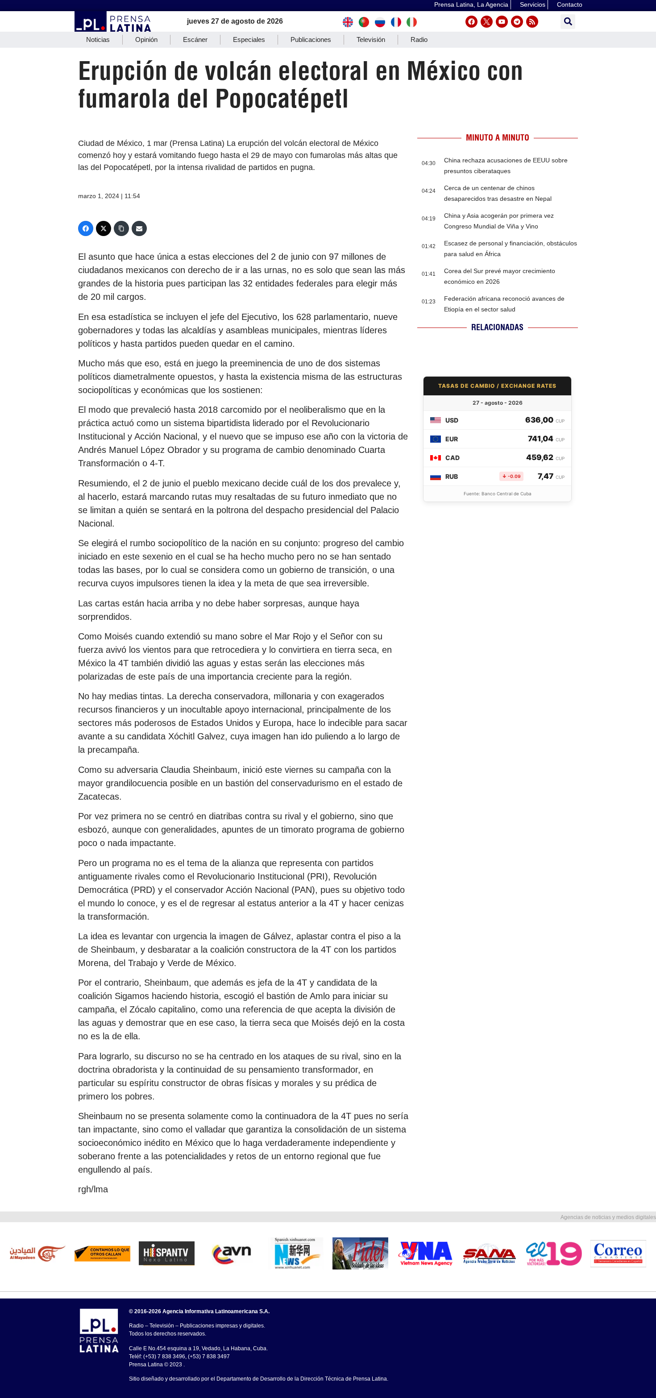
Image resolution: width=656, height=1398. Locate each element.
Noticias (98, 39)
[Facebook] (471, 22)
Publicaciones (311, 39)
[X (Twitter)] (103, 228)
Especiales (249, 39)
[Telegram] (517, 22)
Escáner (195, 39)
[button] (568, 21)
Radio (419, 39)
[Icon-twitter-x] (487, 22)
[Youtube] (502, 22)
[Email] (139, 228)
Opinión (146, 39)
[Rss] (532, 22)
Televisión (371, 39)
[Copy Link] (121, 228)
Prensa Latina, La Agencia (471, 4)
